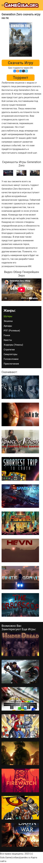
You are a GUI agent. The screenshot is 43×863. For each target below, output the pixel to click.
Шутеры (8, 316)
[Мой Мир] (20, 71)
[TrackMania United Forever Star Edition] (20, 699)
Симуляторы (10, 354)
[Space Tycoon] (20, 496)
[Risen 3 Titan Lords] (20, 671)
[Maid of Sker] (20, 387)
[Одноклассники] (17, 71)
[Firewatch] (20, 780)
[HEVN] (20, 550)
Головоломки (11, 359)
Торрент (20, 77)
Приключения (11, 363)
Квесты (8, 340)
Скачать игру (20, 63)
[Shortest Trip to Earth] (20, 469)
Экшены (8, 321)
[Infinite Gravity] (20, 577)
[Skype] (26, 71)
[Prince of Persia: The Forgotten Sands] (20, 441)
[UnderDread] (20, 644)
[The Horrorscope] (20, 605)
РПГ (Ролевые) (12, 330)
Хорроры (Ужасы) (13, 344)
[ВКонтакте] (14, 71)
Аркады (8, 326)
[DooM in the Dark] (20, 414)
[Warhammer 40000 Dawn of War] (20, 835)
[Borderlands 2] (20, 807)
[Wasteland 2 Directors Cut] (20, 753)
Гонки (7, 335)
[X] (23, 71)
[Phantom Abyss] (20, 523)
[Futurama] (20, 726)
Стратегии (9, 349)
